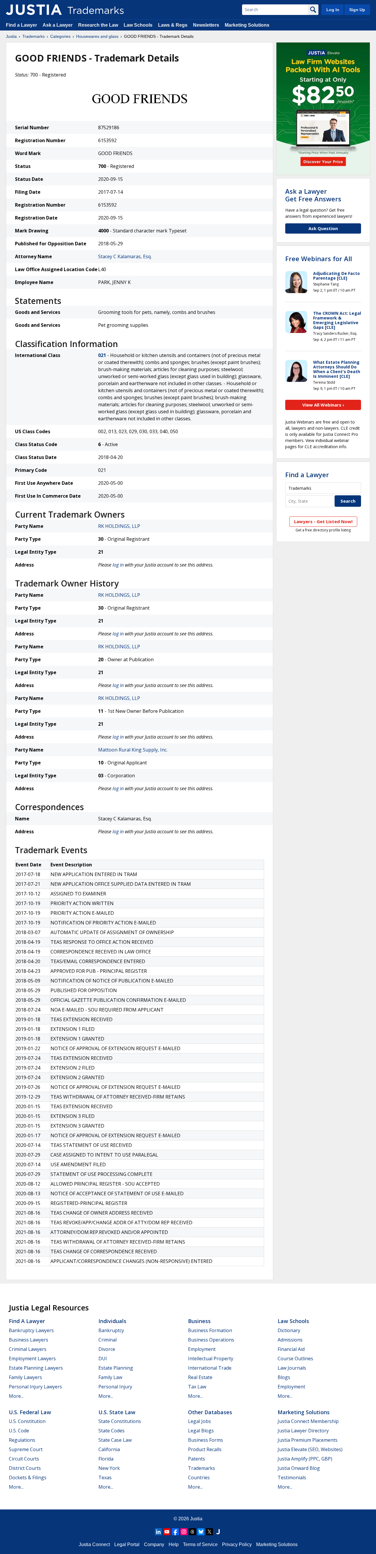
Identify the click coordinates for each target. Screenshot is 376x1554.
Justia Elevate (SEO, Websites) (310, 1449)
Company (154, 1544)
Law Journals (292, 1368)
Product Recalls (204, 1449)
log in (118, 565)
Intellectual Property (210, 1358)
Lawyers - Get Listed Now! (323, 521)
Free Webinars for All (318, 258)
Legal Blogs (201, 1430)
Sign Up (357, 9)
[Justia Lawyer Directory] (217, 1531)
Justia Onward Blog (299, 1468)
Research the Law (98, 25)
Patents (196, 1459)
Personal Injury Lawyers (35, 1386)
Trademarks (33, 36)
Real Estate (200, 1377)
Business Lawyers (28, 1340)
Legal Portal (127, 1544)
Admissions (290, 1340)
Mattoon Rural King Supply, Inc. (132, 750)
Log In (332, 9)
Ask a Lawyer (58, 25)
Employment (202, 1349)
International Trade (209, 1368)
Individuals (112, 1321)
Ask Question (323, 228)
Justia (11, 36)
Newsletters (206, 25)
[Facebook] (175, 1531)
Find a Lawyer (21, 25)
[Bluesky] (200, 1531)
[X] (209, 1531)
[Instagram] (183, 1531)
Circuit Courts (24, 1459)
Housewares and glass (97, 36)
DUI (102, 1358)
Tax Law (197, 1386)
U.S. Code (19, 1430)
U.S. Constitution (27, 1421)
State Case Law (115, 1440)
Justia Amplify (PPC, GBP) (305, 1459)
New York (109, 1468)
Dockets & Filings (27, 1477)
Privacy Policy (237, 1544)
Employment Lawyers (32, 1358)
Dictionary (289, 1330)
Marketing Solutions (247, 25)
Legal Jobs (199, 1421)
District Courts (25, 1468)
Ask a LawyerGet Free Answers (313, 195)
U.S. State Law (116, 1412)
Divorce (106, 1349)
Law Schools (138, 25)
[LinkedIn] (158, 1531)
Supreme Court (26, 1449)
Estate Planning (115, 1368)
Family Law (110, 1377)
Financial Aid (291, 1349)
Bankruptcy (111, 1330)
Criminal (107, 1340)
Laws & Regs (172, 25)
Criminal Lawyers (27, 1349)
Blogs (284, 1377)
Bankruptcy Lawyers (31, 1330)
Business (199, 1321)
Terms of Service (200, 1544)
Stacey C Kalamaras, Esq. (125, 256)
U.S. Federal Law (30, 1412)
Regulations (22, 1440)
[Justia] (34, 9)
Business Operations (211, 1340)
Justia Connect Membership (308, 1421)
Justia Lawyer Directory (303, 1430)
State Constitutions (119, 1421)
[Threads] (192, 1531)
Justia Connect (94, 1544)
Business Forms (205, 1440)
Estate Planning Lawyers (36, 1368)
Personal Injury (115, 1386)
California (109, 1449)
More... (16, 1396)
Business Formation (210, 1330)
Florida (105, 1459)
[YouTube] (166, 1531)
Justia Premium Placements (308, 1440)
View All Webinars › (323, 405)
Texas (105, 1477)
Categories (60, 36)
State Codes (111, 1430)
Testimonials (292, 1477)
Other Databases (210, 1412)
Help (174, 1544)
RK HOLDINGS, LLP (119, 526)
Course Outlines (295, 1358)
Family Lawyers (25, 1377)
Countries (199, 1477)
